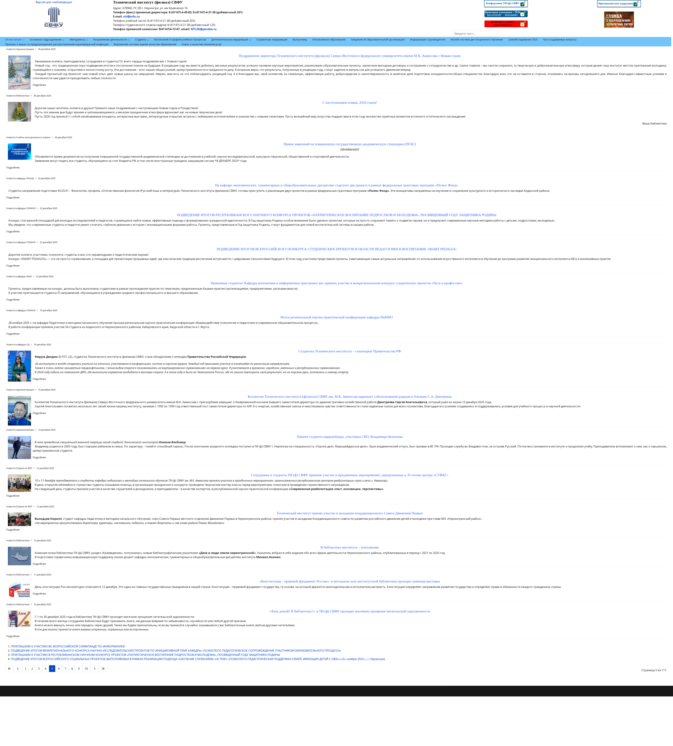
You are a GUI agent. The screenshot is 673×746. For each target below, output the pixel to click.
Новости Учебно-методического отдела (28, 137)
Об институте (13, 39)
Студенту (140, 39)
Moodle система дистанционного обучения (477, 39)
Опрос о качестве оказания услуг (202, 44)
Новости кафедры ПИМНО (21, 208)
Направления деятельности (110, 39)
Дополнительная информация (229, 39)
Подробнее (39, 85)
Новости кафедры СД (17, 344)
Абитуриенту (77, 39)
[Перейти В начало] (9, 668)
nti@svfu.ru (131, 16)
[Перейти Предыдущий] (18, 668)
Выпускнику (300, 39)
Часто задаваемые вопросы (559, 39)
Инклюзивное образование (329, 39)
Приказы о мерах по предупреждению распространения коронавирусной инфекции (56, 44)
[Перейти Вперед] (95, 668)
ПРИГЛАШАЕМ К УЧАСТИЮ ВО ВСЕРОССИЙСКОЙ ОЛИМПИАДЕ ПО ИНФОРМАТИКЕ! (68, 646)
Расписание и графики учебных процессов (180, 39)
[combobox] (474, 33)
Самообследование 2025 (523, 39)
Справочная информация (271, 39)
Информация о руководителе (427, 39)
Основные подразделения (46, 39)
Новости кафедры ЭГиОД (20, 178)
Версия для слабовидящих (54, 2)
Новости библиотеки (17, 95)
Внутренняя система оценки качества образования (145, 44)
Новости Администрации (20, 49)
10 (86, 669)
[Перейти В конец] (103, 668)
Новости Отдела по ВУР (19, 468)
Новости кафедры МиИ (19, 276)
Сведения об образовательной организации (378, 39)
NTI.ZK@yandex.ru (204, 29)
